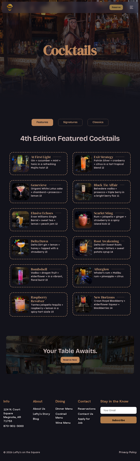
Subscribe (118, 420)
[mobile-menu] (129, 7)
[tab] (42, 122)
